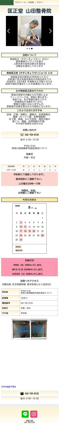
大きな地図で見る (8, 387)
